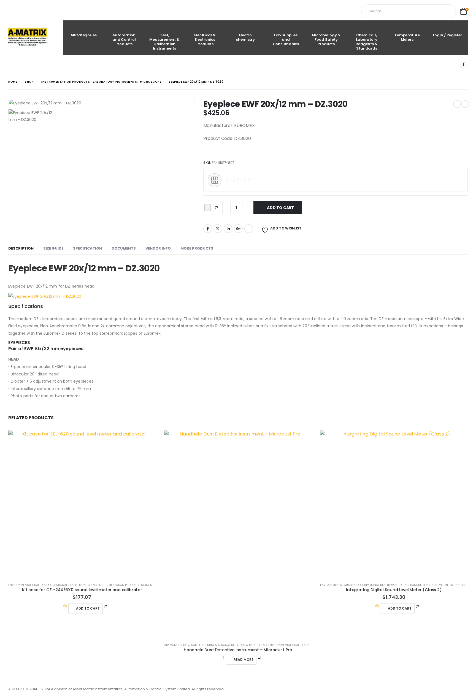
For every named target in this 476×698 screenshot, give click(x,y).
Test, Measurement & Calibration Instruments (164, 42)
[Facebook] (463, 64)
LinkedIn (228, 228)
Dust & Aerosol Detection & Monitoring (237, 645)
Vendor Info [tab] (158, 248)
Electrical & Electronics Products (204, 40)
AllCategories (83, 35)
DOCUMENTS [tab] (124, 248)
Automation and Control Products (124, 40)
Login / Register (447, 35)
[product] (82, 504)
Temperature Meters (407, 37)
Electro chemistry (245, 37)
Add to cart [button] (88, 608)
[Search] (447, 11)
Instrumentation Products (119, 585)
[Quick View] (65, 606)
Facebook (207, 228)
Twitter (217, 228)
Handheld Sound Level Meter (431, 585)
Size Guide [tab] (53, 248)
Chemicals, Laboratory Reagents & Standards (367, 42)
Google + (238, 228)
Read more (243, 659)
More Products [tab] (196, 248)
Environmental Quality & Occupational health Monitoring (52, 585)
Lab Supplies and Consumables (286, 40)
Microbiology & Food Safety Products (326, 40)
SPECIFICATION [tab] (87, 248)
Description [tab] (21, 248)
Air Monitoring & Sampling (185, 645)
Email (248, 228)
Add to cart (280, 207)
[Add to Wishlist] (207, 207)
